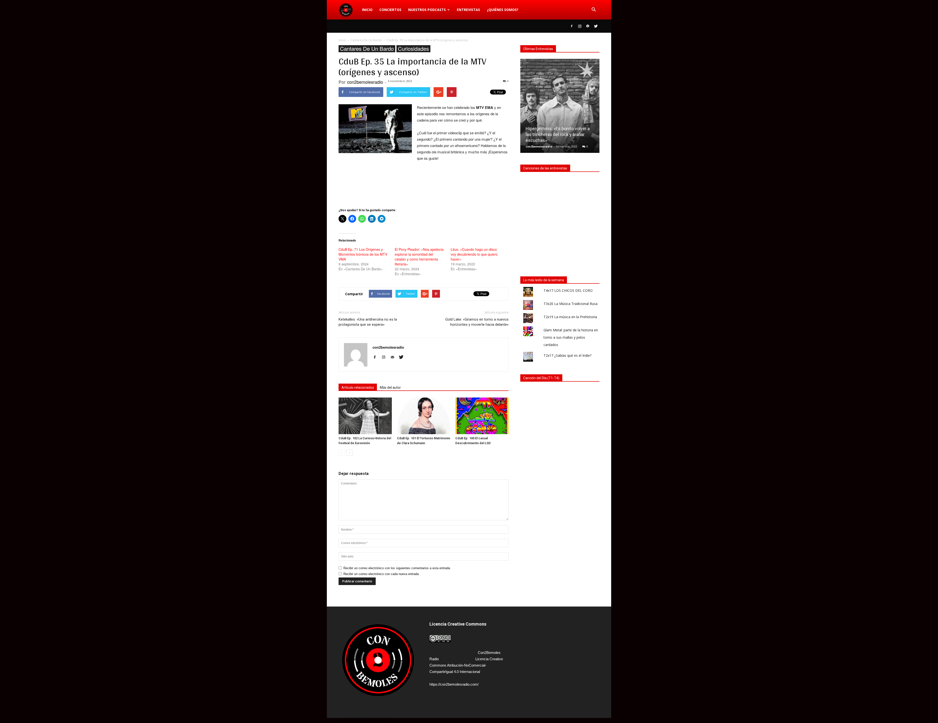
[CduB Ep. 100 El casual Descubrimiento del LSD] (482, 416)
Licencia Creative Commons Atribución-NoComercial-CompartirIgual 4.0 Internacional (466, 665)
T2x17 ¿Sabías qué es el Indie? (567, 355)
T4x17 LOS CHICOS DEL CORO (568, 290)
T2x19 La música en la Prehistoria (570, 316)
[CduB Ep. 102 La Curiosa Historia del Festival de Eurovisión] (365, 416)
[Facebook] (571, 26)
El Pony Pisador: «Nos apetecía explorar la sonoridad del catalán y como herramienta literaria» (419, 256)
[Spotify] (587, 26)
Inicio (367, 9)
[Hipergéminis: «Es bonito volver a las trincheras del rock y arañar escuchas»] (559, 108)
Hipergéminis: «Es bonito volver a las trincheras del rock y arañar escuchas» (558, 134)
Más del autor (390, 387)
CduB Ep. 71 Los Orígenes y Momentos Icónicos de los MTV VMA (363, 254)
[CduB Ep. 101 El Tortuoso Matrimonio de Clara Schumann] (423, 416)
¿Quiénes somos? (502, 9)
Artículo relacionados (357, 387)
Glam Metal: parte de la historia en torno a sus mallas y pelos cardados (571, 337)
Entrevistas (468, 9)
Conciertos (390, 9)
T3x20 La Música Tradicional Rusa (570, 303)
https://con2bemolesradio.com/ (454, 684)
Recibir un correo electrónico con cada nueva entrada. (381, 574)
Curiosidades (413, 48)
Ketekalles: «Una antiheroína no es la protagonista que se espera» (368, 322)
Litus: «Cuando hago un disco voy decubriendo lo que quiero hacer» (474, 254)
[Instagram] (579, 26)
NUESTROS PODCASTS (427, 9)
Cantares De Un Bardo (367, 48)
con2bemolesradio (365, 82)
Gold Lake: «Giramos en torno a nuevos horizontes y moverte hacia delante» (477, 322)
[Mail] (394, 357)
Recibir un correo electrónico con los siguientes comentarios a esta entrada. (397, 568)
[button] (593, 10)
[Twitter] (595, 26)
